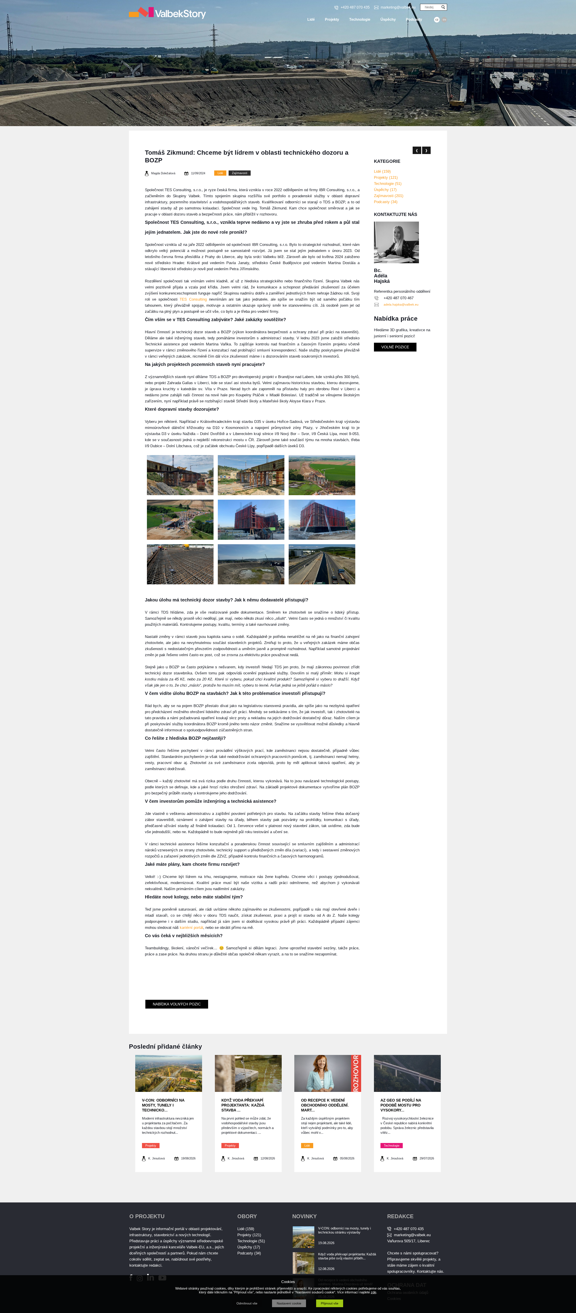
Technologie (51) (388, 183)
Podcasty (414, 19)
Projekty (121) (386, 177)
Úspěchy (388, 19)
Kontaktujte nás (430, 1271)
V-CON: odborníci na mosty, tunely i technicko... (163, 1105)
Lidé (311, 19)
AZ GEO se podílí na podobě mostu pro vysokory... (400, 1105)
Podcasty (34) (386, 202)
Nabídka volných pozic (177, 1004)
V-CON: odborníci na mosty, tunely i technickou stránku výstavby (344, 1230)
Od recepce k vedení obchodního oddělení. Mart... (325, 1105)
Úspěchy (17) (385, 190)
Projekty (332, 19)
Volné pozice (395, 347)
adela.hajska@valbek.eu (401, 304)
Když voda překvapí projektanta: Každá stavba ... (242, 1105)
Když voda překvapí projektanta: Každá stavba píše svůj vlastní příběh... (347, 1256)
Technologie (359, 19)
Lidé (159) (382, 171)
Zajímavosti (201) (388, 196)
